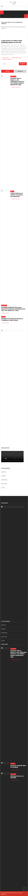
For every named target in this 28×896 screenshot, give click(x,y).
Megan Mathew (17, 57)
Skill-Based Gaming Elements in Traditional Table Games (12, 319)
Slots (12, 191)
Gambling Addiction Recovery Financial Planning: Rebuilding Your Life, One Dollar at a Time (13, 309)
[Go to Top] (24, 889)
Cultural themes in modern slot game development (16, 195)
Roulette (13, 76)
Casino (3, 316)
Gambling (4, 305)
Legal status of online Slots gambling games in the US (11, 41)
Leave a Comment (7, 59)
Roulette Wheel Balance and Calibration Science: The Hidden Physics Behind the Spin (17, 81)
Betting (3, 472)
